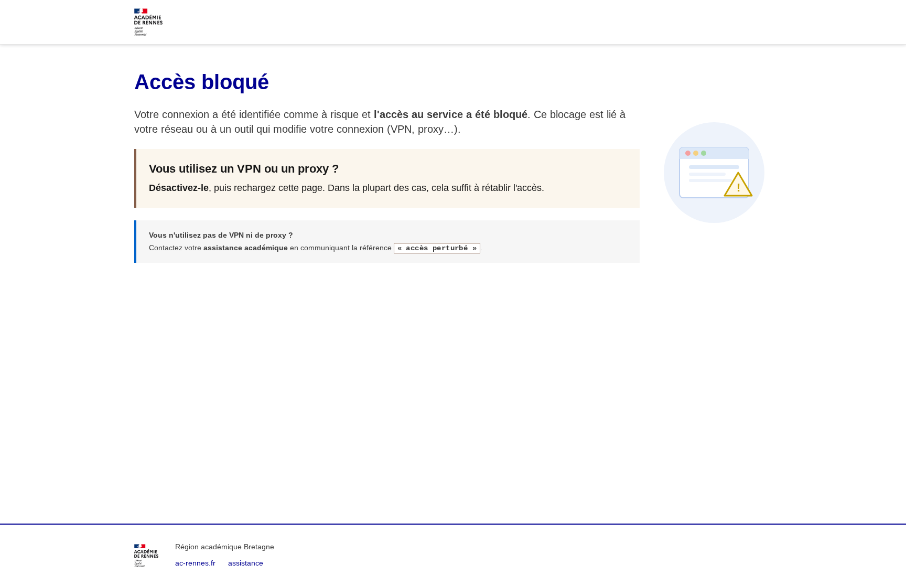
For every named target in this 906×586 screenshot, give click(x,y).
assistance (245, 563)
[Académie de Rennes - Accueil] (146, 555)
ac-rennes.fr (195, 563)
